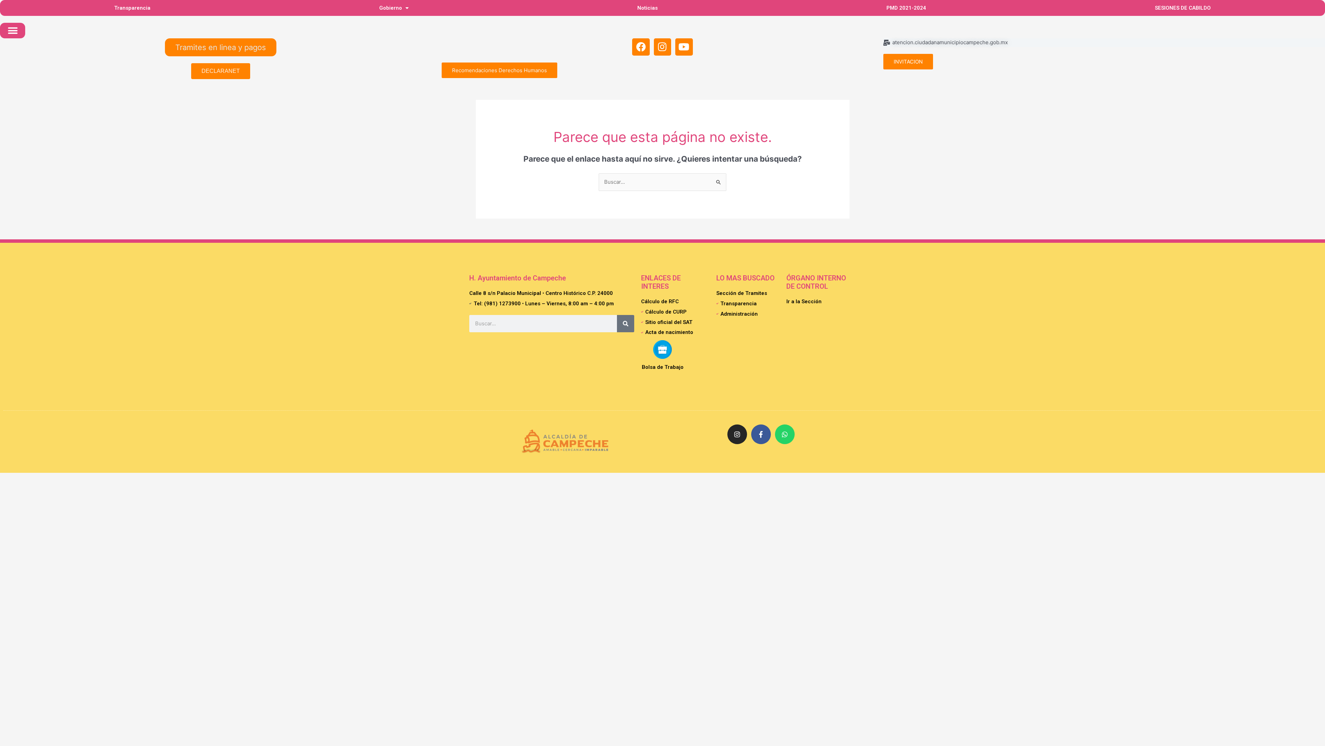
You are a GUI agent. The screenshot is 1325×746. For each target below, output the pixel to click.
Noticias (647, 8)
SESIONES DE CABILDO (1183, 8)
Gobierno (390, 8)
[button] (12, 30)
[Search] (625, 323)
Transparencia (132, 8)
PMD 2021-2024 (906, 8)
